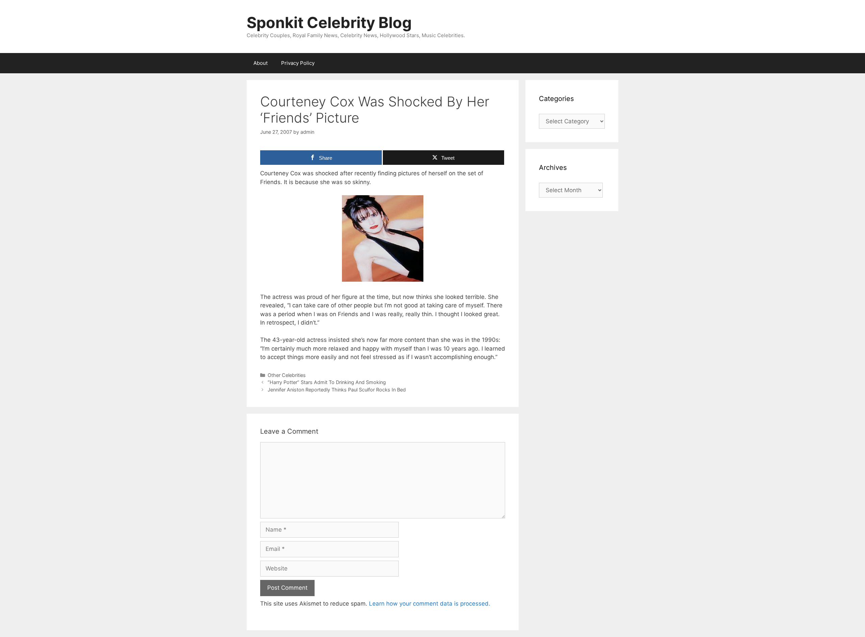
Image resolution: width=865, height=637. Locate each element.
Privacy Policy (298, 63)
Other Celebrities (287, 375)
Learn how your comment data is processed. (429, 603)
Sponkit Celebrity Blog (329, 22)
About (260, 63)
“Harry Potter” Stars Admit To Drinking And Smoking (327, 382)
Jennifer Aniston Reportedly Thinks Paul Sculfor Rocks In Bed (337, 389)
